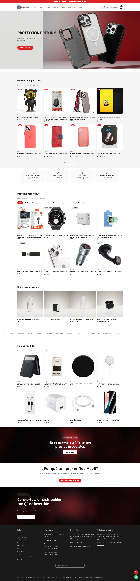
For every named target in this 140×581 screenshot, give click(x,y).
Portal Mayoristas (70, 452)
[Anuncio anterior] (18, 1)
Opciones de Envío (22, 540)
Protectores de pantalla (43, 202)
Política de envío (98, 577)
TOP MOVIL (23, 577)
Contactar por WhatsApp (71, 480)
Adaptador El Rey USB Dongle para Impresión (29, 271)
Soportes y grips (57, 202)
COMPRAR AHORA (25, 47)
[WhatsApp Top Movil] (136, 577)
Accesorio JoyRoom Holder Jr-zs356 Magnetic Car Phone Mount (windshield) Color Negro (109, 272)
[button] (35, 7)
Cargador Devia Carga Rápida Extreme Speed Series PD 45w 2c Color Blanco (82, 236)
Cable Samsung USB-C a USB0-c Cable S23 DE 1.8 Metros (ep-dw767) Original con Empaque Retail (29, 419)
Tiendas (19, 534)
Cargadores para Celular (53, 319)
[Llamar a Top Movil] (136, 572)
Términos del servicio (88, 577)
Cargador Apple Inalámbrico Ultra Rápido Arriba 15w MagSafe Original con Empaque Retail (108, 383)
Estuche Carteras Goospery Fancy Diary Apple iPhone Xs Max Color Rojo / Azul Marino (56, 154)
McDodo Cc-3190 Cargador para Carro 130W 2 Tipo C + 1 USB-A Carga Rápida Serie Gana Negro (29, 236)
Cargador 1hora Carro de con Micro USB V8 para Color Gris (108, 154)
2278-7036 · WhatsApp (50, 552)
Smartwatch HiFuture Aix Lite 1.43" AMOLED (56, 235)
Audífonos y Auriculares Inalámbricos (106, 320)
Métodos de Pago (21, 537)
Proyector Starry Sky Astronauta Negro (28, 117)
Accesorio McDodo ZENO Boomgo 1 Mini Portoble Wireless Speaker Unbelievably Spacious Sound (55, 118)
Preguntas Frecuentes (23, 542)
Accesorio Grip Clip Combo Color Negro (81, 383)
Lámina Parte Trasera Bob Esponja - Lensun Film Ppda (108, 118)
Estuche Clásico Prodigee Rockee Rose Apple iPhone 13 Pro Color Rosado (82, 118)
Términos (19, 554)
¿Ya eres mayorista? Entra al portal (80, 546)
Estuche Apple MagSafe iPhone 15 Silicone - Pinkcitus (29, 154)
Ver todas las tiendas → (51, 540)
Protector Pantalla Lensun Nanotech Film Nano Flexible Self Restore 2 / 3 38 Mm (109, 236)
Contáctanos (20, 545)
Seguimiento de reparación (24, 557)
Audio (86, 202)
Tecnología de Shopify (45, 577)
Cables (79, 202)
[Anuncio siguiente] (122, 1)
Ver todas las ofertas (70, 163)
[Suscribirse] (83, 566)
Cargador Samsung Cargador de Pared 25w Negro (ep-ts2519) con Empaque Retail (55, 383)
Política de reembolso (66, 577)
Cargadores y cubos (69, 202)
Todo (20, 202)
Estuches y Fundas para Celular (29, 319)
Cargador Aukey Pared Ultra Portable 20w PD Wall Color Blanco (56, 419)
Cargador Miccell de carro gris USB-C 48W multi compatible (83, 272)
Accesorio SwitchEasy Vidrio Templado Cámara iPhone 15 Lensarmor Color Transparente (57, 272)
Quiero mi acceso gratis (26, 517)
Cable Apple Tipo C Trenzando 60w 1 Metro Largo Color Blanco (82, 419)
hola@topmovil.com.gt (50, 554)
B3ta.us (58, 577)
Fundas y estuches (29, 202)
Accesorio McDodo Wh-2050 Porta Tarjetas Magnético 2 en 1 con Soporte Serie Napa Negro (28, 383)
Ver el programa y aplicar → (78, 542)
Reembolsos (20, 551)
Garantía (19, 548)
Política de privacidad (77, 577)
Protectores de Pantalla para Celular (81, 320)
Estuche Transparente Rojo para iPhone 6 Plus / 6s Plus (82, 154)
